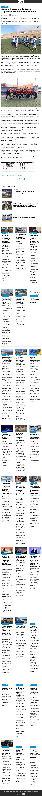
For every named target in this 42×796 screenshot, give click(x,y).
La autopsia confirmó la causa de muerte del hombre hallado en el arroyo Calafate (21, 436)
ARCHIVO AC (5, 355)
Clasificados (33, 295)
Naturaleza (33, 355)
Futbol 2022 (8, 175)
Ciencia (18, 355)
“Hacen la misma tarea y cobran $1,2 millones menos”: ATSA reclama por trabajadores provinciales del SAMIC (7, 631)
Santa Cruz (33, 233)
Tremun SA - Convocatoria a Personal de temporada (34, 300)
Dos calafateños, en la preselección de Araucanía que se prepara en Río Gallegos (24, 216)
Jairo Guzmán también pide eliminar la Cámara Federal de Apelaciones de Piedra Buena (34, 239)
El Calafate (33, 482)
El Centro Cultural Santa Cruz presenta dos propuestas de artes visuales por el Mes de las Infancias (35, 560)
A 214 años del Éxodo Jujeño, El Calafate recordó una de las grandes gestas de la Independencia (35, 489)
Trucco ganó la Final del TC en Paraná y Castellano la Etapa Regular (24, 192)
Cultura (5, 432)
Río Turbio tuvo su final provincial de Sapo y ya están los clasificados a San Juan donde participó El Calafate (35, 754)
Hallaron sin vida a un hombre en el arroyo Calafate (21, 627)
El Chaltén (5, 295)
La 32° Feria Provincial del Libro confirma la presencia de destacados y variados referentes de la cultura (7, 561)
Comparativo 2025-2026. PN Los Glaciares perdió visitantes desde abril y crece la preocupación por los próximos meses (7, 489)
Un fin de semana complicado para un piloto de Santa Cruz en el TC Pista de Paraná (21, 238)
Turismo (18, 553)
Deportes (5, 6)
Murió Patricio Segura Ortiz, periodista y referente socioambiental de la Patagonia (34, 690)
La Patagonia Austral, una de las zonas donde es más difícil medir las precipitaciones (20, 361)
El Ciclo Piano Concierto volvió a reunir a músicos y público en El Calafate (6, 438)
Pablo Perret (15, 15)
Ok (23, 794)
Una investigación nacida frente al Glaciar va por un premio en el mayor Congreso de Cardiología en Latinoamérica (21, 490)
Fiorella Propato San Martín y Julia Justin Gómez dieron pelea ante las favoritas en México (20, 753)
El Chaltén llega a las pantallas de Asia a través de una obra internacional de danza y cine (7, 301)
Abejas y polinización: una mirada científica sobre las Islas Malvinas (35, 360)
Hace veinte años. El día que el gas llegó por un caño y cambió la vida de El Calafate (7, 360)
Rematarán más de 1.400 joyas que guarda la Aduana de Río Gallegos (6, 751)
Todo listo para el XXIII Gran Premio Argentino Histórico (7, 689)
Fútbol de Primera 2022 (17, 175)
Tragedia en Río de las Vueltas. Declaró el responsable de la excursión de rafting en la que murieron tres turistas (21, 691)
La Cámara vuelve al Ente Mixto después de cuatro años (35, 628)
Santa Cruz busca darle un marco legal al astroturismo (21, 558)
